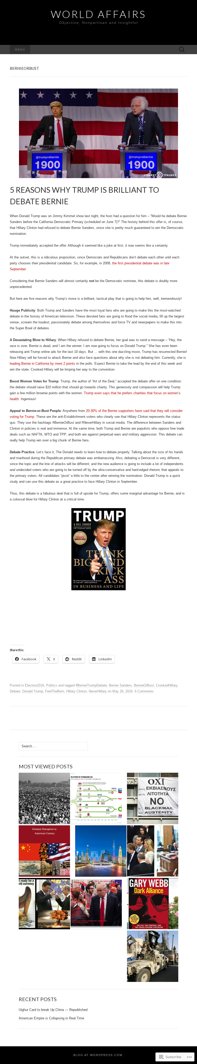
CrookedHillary (166, 685)
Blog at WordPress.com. (98, 1055)
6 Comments (144, 691)
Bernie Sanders (120, 685)
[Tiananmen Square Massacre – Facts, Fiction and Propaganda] (44, 798)
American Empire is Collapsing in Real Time (51, 1018)
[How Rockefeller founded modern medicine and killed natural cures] (96, 798)
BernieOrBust (144, 685)
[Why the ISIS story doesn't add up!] (152, 956)
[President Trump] (152, 851)
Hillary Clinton (76, 691)
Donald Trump (32, 691)
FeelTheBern (54, 691)
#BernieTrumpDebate (91, 685)
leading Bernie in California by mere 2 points (42, 363)
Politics (51, 685)
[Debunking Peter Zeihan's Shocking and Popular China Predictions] (100, 851)
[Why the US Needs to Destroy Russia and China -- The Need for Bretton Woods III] (44, 904)
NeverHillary (98, 691)
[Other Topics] (152, 904)
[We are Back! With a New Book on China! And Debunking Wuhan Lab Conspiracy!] (44, 851)
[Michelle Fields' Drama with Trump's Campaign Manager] (96, 904)
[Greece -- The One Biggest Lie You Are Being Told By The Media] (152, 798)
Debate (15, 691)
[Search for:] (181, 50)
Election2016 (34, 685)
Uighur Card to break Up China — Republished (53, 1010)
